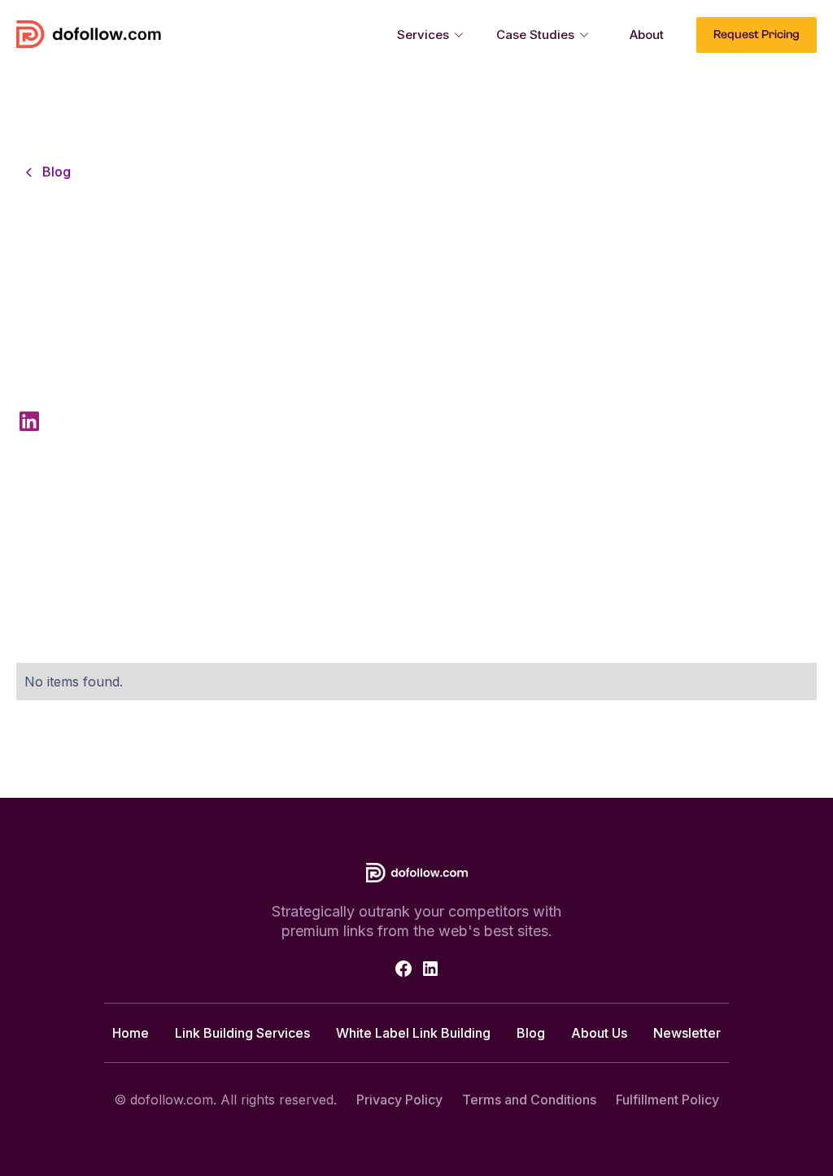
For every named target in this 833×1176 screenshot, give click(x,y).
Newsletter (687, 1033)
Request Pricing (756, 34)
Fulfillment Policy (667, 1099)
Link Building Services (242, 1033)
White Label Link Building (413, 1033)
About (647, 34)
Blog (531, 1033)
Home (130, 1033)
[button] (430, 35)
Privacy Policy (399, 1099)
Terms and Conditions (529, 1099)
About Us (599, 1033)
